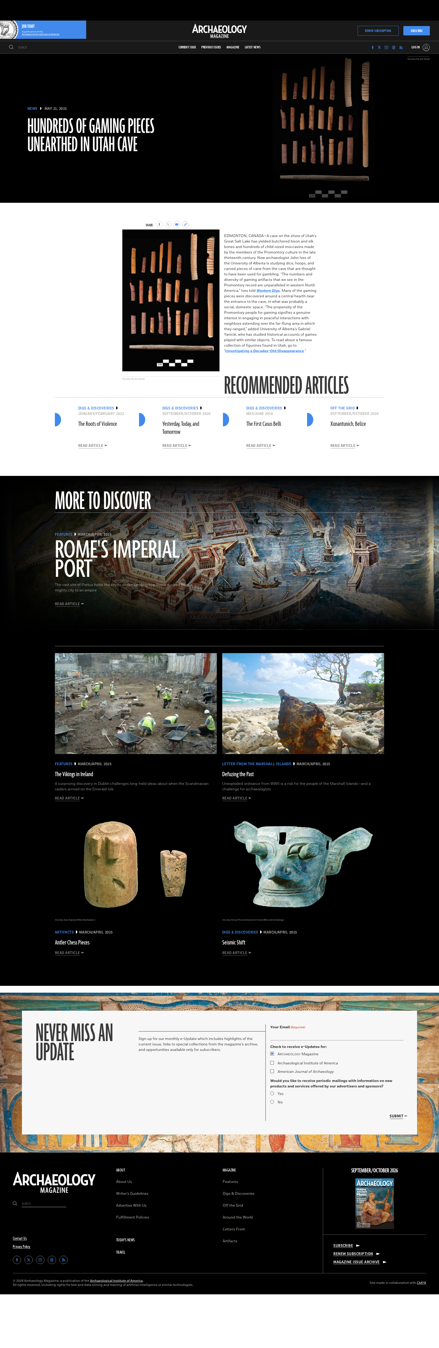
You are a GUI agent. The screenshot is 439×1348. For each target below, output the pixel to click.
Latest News (253, 47)
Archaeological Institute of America (308, 1063)
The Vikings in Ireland (74, 774)
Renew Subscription (378, 31)
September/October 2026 (374, 1171)
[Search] (11, 47)
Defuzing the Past (238, 774)
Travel (120, 1252)
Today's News (125, 1240)
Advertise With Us (131, 1205)
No (280, 1102)
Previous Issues (211, 47)
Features (230, 1181)
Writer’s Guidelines (132, 1193)
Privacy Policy (21, 1247)
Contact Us (20, 1238)
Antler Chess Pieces (72, 943)
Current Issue (187, 47)
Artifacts (230, 1241)
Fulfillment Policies (132, 1217)
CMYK (421, 1283)
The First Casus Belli (263, 424)
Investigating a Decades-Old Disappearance (264, 350)
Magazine (298, 1054)
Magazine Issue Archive (356, 1262)
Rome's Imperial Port (117, 560)
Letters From (234, 1229)
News (32, 109)
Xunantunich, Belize (348, 424)
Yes (281, 1093)
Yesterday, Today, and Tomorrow (180, 428)
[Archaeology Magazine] (54, 1194)
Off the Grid (233, 1205)
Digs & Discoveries (238, 1193)
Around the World (238, 1217)
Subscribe (417, 31)
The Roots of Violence (97, 424)
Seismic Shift (233, 943)
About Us (124, 1181)
